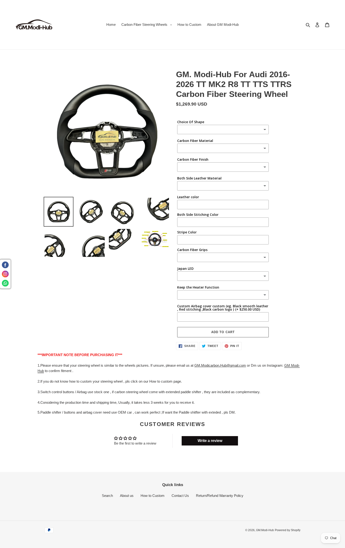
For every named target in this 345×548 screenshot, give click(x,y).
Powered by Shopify (287, 530)
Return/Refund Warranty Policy (219, 496)
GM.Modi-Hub (265, 530)
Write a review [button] (210, 441)
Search (107, 496)
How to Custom (153, 496)
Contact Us (180, 496)
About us (127, 496)
